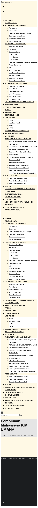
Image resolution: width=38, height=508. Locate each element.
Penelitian (12, 49)
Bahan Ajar (12, 31)
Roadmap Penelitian (16, 46)
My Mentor (9, 136)
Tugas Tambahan (15, 41)
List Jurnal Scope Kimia (17, 73)
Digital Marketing (13, 197)
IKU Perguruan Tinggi (14, 133)
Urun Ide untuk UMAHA (14, 207)
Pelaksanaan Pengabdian (16, 83)
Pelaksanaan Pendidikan (16, 25)
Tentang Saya (11, 23)
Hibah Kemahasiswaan (17, 162)
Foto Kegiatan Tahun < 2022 (18, 178)
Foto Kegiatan (11, 175)
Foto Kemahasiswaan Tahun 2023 (24, 173)
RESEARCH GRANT (12, 104)
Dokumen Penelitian (16, 78)
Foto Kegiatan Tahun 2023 (18, 183)
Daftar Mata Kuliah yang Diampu (20, 33)
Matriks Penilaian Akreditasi (18, 149)
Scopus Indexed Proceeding (17, 131)
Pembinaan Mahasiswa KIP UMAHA (21, 157)
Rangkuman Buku (12, 210)
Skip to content (6, 2)
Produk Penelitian (15, 65)
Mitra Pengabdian (15, 94)
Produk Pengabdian (16, 91)
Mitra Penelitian (14, 70)
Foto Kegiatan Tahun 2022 (18, 181)
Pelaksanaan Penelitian (15, 44)
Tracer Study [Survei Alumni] (19, 168)
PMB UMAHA (13, 154)
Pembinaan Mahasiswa (17, 38)
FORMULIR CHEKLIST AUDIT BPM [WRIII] (23, 147)
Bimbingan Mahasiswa (17, 36)
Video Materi (10, 112)
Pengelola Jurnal (15, 96)
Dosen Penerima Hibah (17, 81)
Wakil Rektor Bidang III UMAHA (18, 139)
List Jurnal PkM (14, 99)
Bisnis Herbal (11, 199)
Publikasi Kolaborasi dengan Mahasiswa (23, 62)
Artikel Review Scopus (15, 107)
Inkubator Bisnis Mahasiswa (18, 165)
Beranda (9, 20)
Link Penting (10, 118)
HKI (10, 67)
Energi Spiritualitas (13, 194)
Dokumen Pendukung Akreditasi (20, 152)
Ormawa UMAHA (14, 160)
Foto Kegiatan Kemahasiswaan (19, 170)
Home (3, 435)
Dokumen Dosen (12, 115)
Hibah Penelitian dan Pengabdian (19, 102)
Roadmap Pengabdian (16, 86)
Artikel (8, 110)
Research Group (14, 75)
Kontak (8, 186)
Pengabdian (13, 89)
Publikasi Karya (14, 52)
